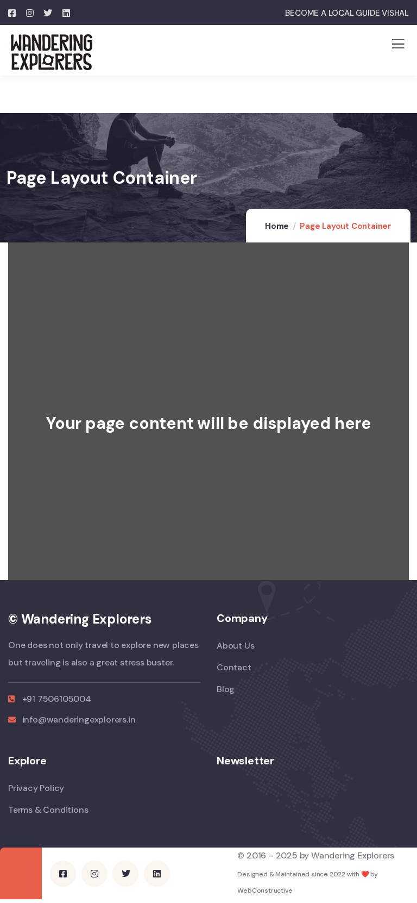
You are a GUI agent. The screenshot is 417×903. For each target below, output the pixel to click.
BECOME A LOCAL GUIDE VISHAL (347, 13)
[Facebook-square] (63, 874)
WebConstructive (264, 890)
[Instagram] (94, 874)
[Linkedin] (157, 874)
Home (277, 226)
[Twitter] (125, 874)
